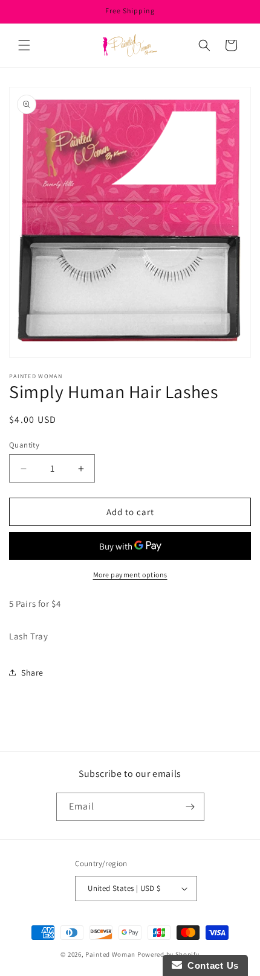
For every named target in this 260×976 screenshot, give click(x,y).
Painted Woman (110, 954)
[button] (24, 45)
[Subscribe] (190, 807)
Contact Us (210, 965)
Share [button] (32, 672)
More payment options (130, 574)
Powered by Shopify (168, 954)
